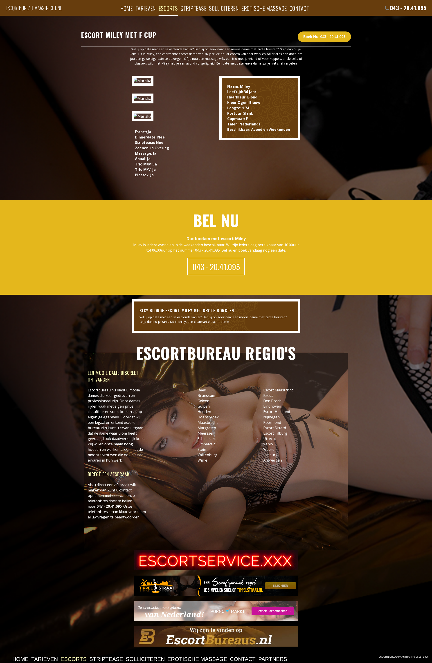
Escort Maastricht (278, 390)
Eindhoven (272, 406)
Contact (299, 8)
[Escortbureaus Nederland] (216, 636)
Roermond (272, 422)
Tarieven (145, 8)
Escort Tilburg (275, 433)
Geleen (203, 400)
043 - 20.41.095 (408, 8)
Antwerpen (272, 460)
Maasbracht (208, 422)
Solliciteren (224, 8)
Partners (272, 659)
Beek (202, 390)
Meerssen (206, 433)
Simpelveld (207, 444)
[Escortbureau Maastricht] (34, 5)
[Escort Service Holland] (216, 560)
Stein (202, 449)
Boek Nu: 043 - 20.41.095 (324, 36)
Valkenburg (207, 454)
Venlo (268, 444)
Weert (268, 449)
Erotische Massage (264, 8)
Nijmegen (271, 417)
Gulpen (204, 406)
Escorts (168, 8)
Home (126, 8)
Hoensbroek (208, 417)
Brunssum (206, 395)
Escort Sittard (274, 427)
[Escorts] (216, 586)
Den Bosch (272, 400)
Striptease (193, 8)
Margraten (207, 427)
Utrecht (269, 438)
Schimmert (207, 438)
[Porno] (216, 611)
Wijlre (202, 460)
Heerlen (204, 411)
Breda (268, 395)
